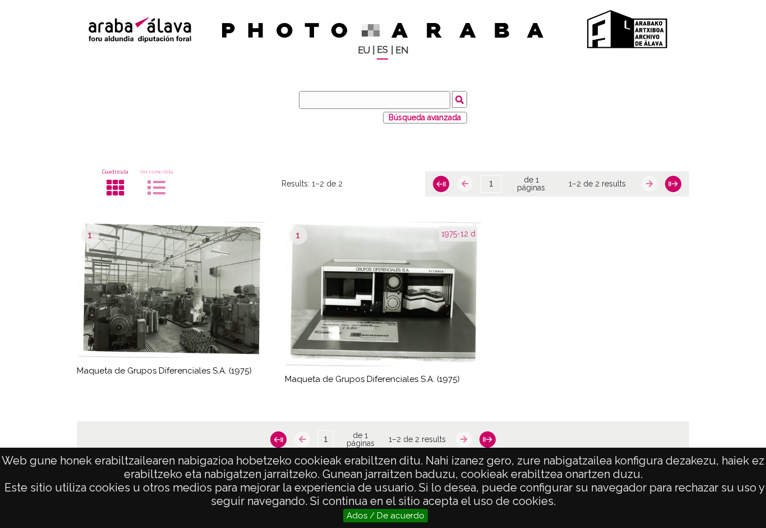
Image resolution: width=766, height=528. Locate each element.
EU (364, 50)
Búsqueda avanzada (425, 117)
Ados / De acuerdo (385, 516)
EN (401, 50)
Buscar (459, 99)
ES (382, 49)
